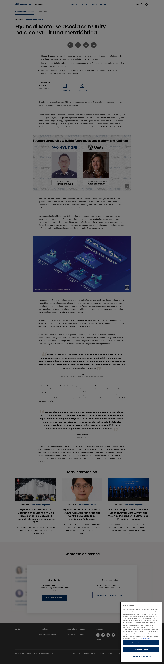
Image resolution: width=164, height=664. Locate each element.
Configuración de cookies (141, 656)
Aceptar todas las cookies (141, 643)
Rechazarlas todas (141, 650)
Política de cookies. (144, 638)
